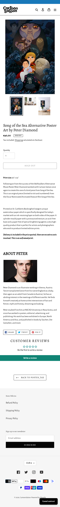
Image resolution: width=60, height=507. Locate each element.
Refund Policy (12, 403)
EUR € (29, 463)
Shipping (19, 140)
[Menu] (55, 9)
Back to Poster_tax (32, 377)
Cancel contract (48, 501)
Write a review (30, 358)
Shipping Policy (13, 410)
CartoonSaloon (25, 497)
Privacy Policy (12, 418)
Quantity (6, 150)
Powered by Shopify (38, 497)
